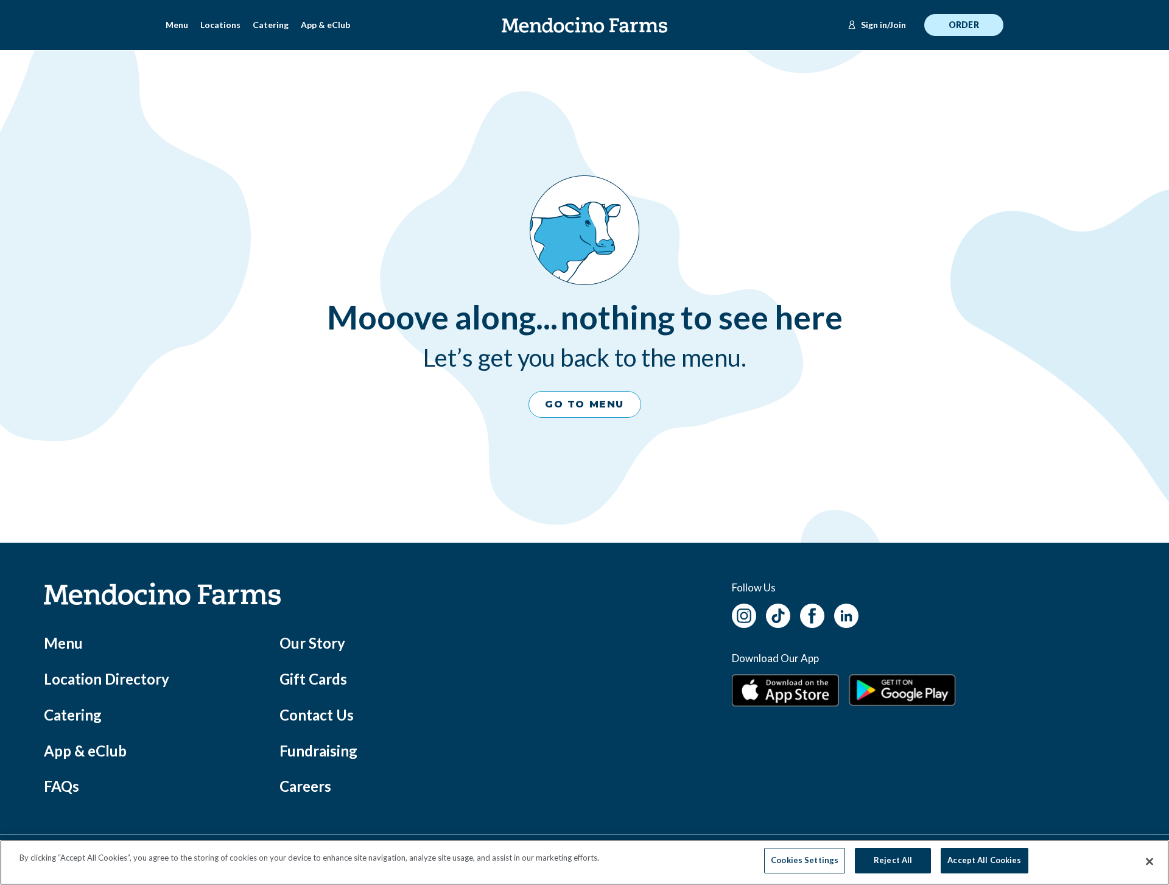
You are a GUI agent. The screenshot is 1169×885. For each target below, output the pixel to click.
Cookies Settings (804, 860)
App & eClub (325, 24)
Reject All (893, 860)
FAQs (61, 786)
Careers (305, 786)
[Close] (1149, 861)
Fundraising (318, 751)
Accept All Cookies (984, 860)
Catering (271, 24)
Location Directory (106, 679)
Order (964, 24)
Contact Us (316, 715)
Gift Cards (313, 679)
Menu (177, 24)
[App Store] (785, 690)
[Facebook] (812, 614)
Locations (220, 24)
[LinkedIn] (846, 614)
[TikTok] (778, 614)
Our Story (312, 643)
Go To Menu (584, 404)
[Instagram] (744, 614)
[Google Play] (902, 690)
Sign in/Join (883, 24)
